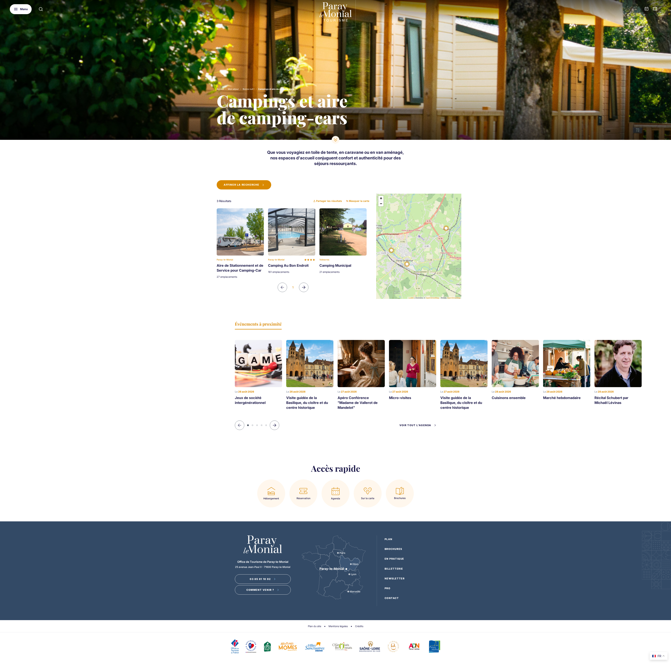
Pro (388, 588)
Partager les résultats (329, 200)
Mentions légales (338, 626)
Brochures (393, 548)
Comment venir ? (260, 589)
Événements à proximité (258, 324)
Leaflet (411, 298)
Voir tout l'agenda (415, 425)
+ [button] (381, 198)
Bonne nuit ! (248, 89)
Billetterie (394, 568)
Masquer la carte (359, 200)
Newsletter (395, 578)
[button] (274, 425)
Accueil (220, 89)
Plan (388, 539)
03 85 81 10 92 (260, 578)
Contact (392, 598)
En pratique (394, 558)
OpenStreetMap (432, 298)
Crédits (359, 626)
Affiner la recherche (241, 184)
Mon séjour (233, 89)
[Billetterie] (655, 9)
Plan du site (314, 626)
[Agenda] (646, 9)
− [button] (381, 204)
